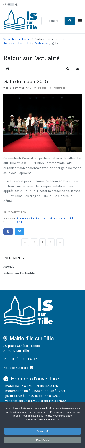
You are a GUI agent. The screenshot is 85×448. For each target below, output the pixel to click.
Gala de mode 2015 (25, 81)
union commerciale (63, 218)
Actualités (60, 88)
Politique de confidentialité (42, 419)
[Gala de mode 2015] (42, 123)
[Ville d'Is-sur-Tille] (20, 20)
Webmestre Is (42, 88)
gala (21, 222)
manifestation (27, 218)
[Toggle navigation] (80, 21)
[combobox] (53, 21)
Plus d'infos (42, 440)
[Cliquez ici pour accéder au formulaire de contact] (31, 367)
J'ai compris (42, 431)
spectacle (43, 218)
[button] (68, 69)
